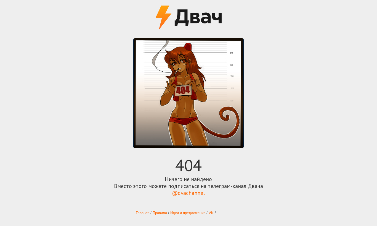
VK (211, 213)
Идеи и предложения (187, 213)
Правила (160, 213)
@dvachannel (188, 192)
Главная (142, 213)
